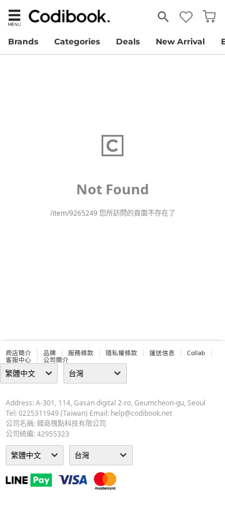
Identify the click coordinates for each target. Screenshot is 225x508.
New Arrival (180, 41)
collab (196, 353)
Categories (77, 41)
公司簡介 (56, 360)
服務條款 (80, 353)
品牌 (49, 353)
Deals (128, 41)
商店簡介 (18, 353)
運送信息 (162, 353)
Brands (23, 41)
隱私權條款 (121, 353)
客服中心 (18, 360)
